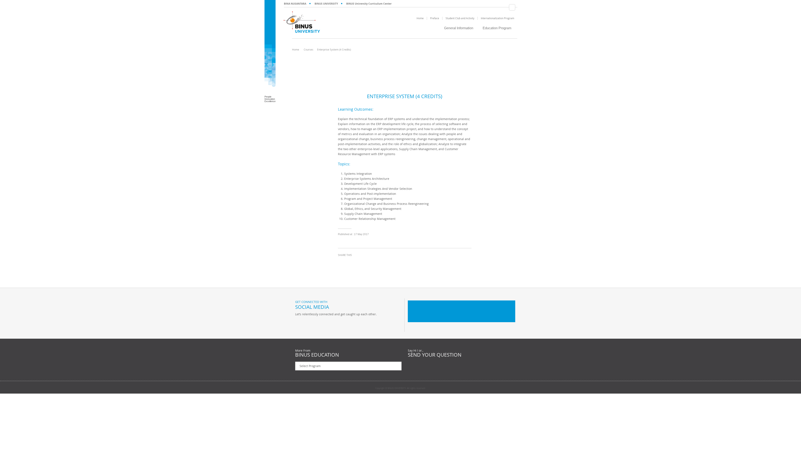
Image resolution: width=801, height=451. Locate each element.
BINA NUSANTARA (295, 3)
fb (299, 323)
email (373, 262)
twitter (352, 262)
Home (295, 49)
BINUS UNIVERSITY (326, 3)
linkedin (363, 262)
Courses (308, 49)
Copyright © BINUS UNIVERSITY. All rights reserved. (400, 388)
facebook (342, 262)
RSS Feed (320, 323)
